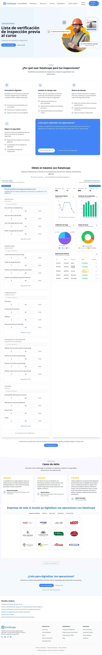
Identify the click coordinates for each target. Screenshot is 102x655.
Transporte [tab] (61, 513)
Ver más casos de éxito (50, 563)
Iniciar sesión (83, 3)
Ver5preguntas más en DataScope (24, 433)
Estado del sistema (88, 632)
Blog (63, 638)
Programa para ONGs (68, 635)
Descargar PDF (21, 45)
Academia (85, 638)
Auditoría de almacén (7, 614)
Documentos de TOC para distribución (15, 339)
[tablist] (51, 513)
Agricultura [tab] (52, 513)
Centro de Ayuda (87, 629)
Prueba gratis (93, 3)
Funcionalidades (22, 3)
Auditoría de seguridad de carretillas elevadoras (15, 612)
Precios (52, 3)
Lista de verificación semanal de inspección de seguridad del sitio (20, 609)
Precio (43, 635)
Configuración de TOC (10, 292)
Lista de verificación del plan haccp (11, 604)
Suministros (8, 386)
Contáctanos (61, 3)
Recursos (43, 3)
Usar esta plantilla (8, 45)
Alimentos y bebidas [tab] (34, 513)
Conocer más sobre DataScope (67, 150)
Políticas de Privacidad (52, 647)
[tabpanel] (51, 533)
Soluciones (33, 3)
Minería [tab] (44, 513)
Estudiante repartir (10, 246)
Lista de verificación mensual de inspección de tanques (17, 617)
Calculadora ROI (46, 641)
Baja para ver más (26, 239)
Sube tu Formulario (47, 638)
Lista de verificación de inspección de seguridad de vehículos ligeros (21, 607)
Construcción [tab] (69, 513)
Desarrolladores (87, 635)
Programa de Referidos (68, 629)
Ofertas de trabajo (62, 647)
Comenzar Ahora (51, 445)
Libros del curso (9, 199)
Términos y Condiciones (40, 647)
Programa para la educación (70, 632)
